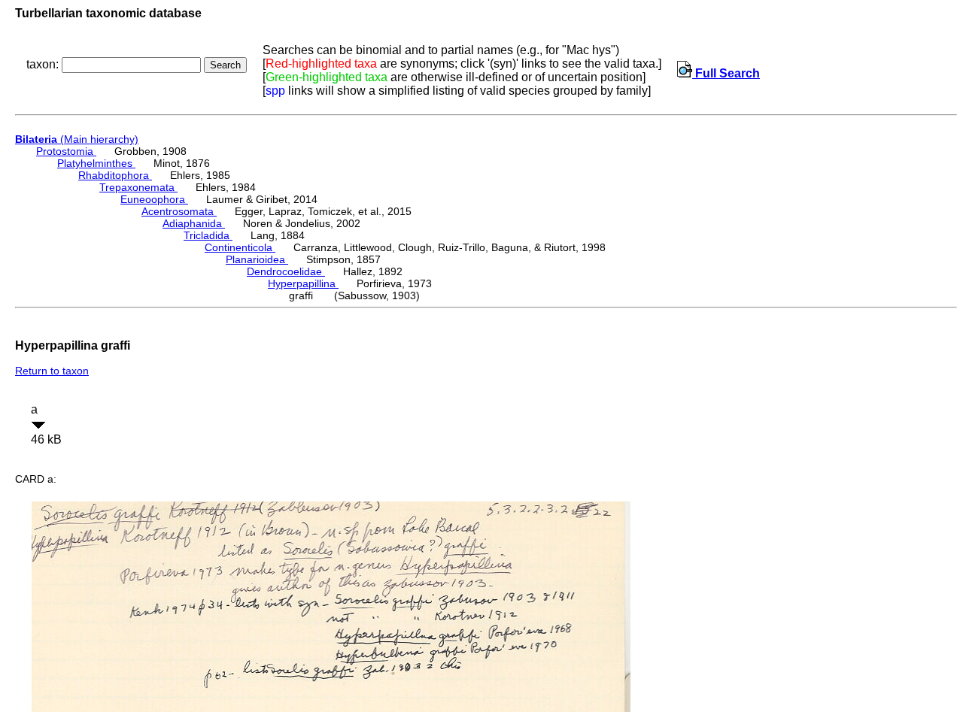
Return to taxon (52, 371)
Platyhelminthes (96, 163)
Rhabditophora (115, 175)
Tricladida (208, 235)
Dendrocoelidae (286, 271)
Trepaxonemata (138, 187)
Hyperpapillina (303, 283)
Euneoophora (154, 199)
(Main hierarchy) (76, 139)
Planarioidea (257, 259)
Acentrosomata (179, 211)
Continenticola (240, 247)
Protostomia (66, 151)
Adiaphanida (194, 223)
